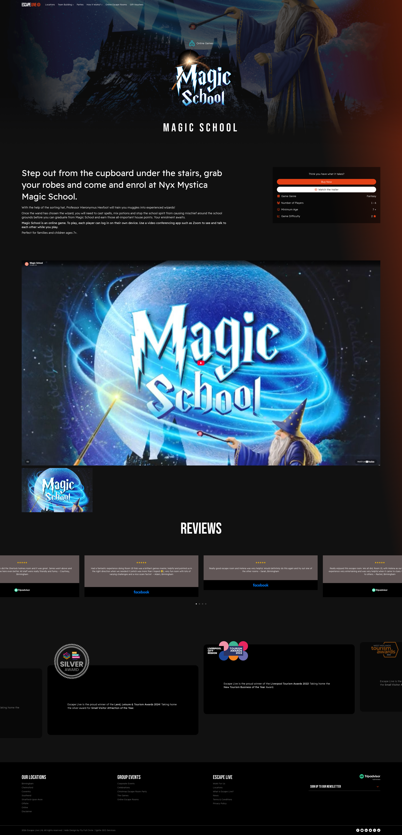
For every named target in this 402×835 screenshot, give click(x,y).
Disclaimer (27, 811)
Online (25, 807)
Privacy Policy (220, 803)
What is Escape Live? (223, 791)
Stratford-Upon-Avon (32, 799)
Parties (80, 4)
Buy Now (326, 181)
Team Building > (66, 4)
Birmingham (28, 783)
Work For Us (219, 783)
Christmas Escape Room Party (132, 791)
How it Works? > (94, 4)
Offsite (25, 803)
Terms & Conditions (222, 799)
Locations (50, 4)
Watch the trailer (328, 189)
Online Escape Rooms (116, 4)
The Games (122, 795)
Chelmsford (27, 787)
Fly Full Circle (86, 830)
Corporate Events (126, 783)
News (215, 795)
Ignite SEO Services (105, 830)
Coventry (26, 791)
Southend (26, 795)
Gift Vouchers (136, 4)
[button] (196, 603)
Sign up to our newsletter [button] (325, 786)
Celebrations (123, 787)
